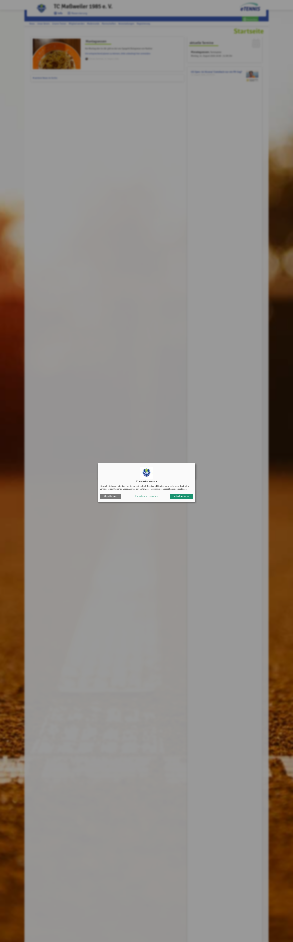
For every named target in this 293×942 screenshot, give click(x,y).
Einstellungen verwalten (146, 496)
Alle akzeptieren (181, 496)
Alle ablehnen (110, 496)
